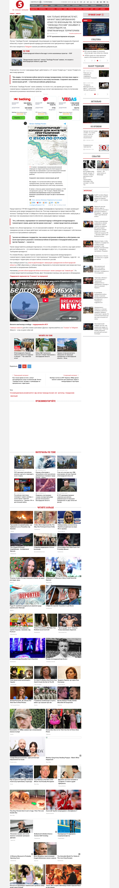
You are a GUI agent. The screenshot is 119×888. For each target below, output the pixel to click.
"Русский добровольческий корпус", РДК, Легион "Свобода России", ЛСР (33, 393)
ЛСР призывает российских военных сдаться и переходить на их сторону (24, 474)
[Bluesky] (101, 2)
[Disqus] (45, 428)
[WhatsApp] (91, 2)
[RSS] (107, 2)
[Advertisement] (45, 107)
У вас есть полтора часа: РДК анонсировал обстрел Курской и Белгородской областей (66, 474)
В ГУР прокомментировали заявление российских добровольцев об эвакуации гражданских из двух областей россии (67, 498)
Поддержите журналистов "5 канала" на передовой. (29, 276)
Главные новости (16, 328)
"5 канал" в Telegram (70, 328)
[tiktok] (84, 2)
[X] (94, 2)
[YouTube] (104, 2)
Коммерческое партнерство (88, 146)
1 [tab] (92, 60)
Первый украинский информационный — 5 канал (19, 6)
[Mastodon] (97, 2)
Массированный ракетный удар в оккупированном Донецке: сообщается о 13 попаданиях (101, 269)
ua (72, 2)
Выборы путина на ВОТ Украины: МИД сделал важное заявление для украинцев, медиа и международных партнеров (64, 379)
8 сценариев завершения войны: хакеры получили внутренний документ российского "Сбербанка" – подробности (101, 297)
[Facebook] (77, 2)
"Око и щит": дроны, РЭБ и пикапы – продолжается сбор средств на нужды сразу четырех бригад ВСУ (90, 89)
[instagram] (81, 2)
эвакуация (14, 396)
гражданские (69, 393)
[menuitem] (34, 5)
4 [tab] (100, 60)
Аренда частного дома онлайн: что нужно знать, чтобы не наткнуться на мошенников (90, 134)
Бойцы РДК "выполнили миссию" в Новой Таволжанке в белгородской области (45, 354)
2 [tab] (94, 60)
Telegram (28, 47)
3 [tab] (97, 60)
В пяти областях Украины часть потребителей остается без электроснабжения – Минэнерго (94, 57)
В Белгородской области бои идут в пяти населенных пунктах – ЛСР (47, 53)
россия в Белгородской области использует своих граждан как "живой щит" (46, 270)
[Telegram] (87, 2)
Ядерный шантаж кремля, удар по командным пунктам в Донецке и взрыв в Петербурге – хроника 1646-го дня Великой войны (101, 211)
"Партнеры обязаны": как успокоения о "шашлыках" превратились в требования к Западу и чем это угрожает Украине (101, 282)
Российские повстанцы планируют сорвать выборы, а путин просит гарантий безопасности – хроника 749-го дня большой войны (24, 498)
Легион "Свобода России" (37, 37)
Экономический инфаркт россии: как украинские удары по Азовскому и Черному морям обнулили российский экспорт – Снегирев (101, 329)
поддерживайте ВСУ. (40, 324)
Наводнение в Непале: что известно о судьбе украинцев (101, 257)
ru (75, 2)
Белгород (61, 393)
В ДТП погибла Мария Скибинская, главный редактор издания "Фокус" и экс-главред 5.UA (101, 198)
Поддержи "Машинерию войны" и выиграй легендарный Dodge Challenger (90, 75)
